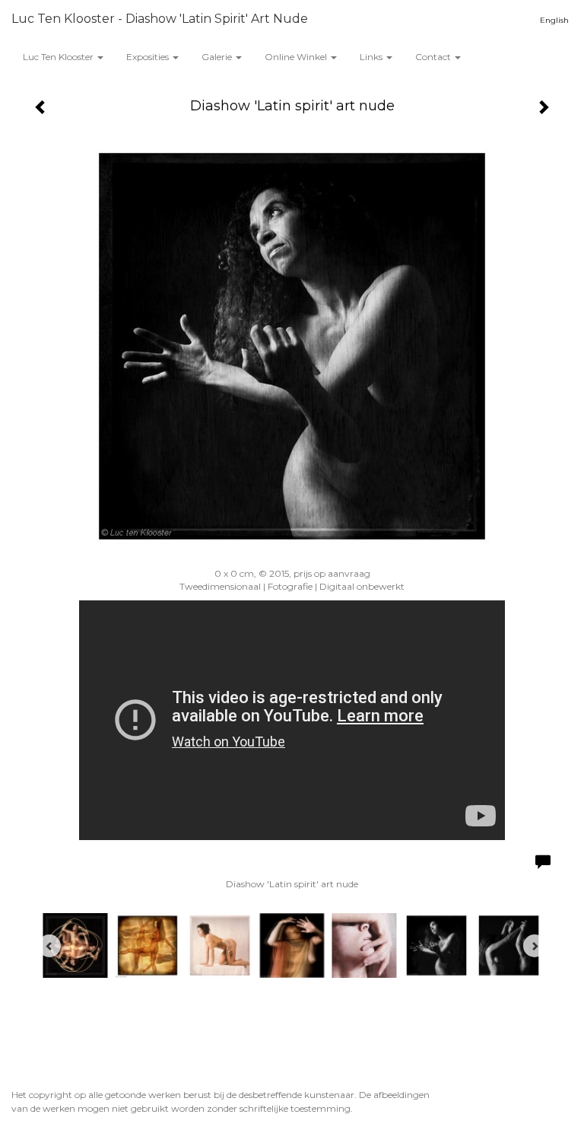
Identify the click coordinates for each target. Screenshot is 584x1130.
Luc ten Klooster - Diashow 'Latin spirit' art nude (159, 18)
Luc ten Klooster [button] (59, 56)
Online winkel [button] (297, 56)
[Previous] (49, 945)
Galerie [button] (218, 56)
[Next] (534, 945)
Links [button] (372, 56)
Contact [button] (434, 56)
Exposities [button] (148, 56)
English (554, 20)
